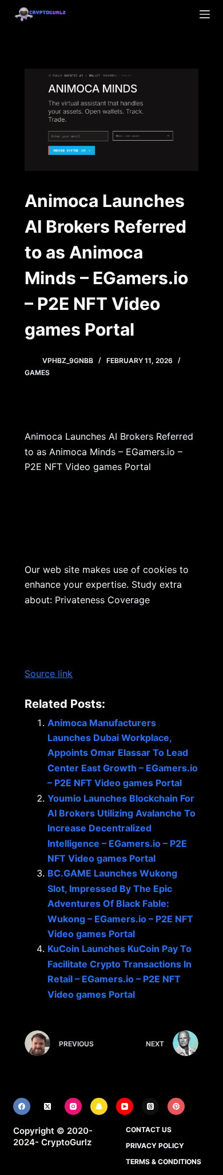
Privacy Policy (155, 1145)
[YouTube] (124, 1106)
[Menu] (205, 14)
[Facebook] (21, 1106)
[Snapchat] (98, 1106)
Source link (49, 673)
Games (37, 372)
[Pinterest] (176, 1106)
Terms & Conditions (163, 1161)
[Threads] (150, 1106)
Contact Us (149, 1129)
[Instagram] (73, 1106)
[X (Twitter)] (47, 1106)
